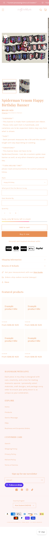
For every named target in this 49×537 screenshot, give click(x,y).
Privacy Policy (10, 454)
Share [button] (7, 282)
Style (4, 178)
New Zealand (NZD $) (23, 505)
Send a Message (11, 418)
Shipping (4, 113)
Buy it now (24, 234)
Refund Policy (10, 460)
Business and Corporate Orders (17, 428)
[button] (3, 9)
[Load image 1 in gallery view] (9, 86)
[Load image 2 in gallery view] (24, 86)
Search (7, 443)
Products (8, 412)
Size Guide (38, 272)
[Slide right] (45, 48)
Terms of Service (11, 465)
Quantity (5, 208)
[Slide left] (4, 48)
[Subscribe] (41, 480)
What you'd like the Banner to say (14, 188)
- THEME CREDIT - (25, 522)
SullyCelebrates (16, 522)
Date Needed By (8, 198)
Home (7, 407)
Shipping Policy (11, 449)
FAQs (7, 423)
